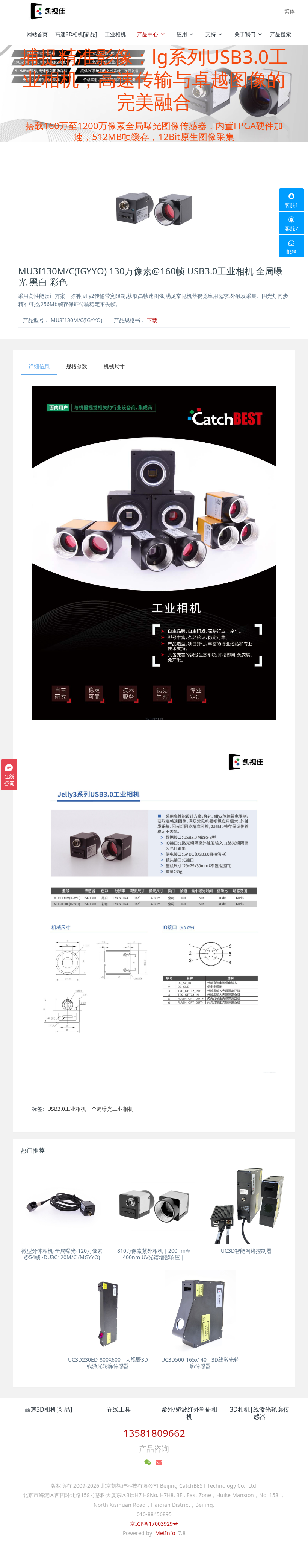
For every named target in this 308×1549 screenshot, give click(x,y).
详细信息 (39, 366)
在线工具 (119, 1409)
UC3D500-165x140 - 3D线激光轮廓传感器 (200, 1362)
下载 (152, 320)
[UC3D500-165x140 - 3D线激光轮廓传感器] (200, 1311)
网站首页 (37, 34)
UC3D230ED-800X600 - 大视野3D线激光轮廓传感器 (108, 1362)
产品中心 (147, 34)
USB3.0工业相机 (66, 1108)
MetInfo (165, 1533)
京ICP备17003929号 (154, 1523)
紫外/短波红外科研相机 (189, 1413)
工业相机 (115, 34)
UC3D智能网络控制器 (246, 1250)
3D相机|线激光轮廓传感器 (259, 1413)
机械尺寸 (114, 366)
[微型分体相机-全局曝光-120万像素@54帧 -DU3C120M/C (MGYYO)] (62, 1203)
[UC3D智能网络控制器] (246, 1203)
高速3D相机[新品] (76, 34)
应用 (182, 34)
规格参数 (76, 366)
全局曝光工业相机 (112, 1108)
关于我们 (244, 34)
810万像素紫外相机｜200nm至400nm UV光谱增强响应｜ (154, 1254)
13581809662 (154, 1433)
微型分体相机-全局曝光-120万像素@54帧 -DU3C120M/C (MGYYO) (62, 1254)
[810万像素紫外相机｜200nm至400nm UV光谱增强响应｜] (154, 1203)
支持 (210, 34)
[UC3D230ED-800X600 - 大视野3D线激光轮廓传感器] (108, 1311)
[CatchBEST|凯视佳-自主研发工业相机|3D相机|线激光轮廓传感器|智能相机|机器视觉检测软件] (47, 11)
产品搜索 (280, 34)
